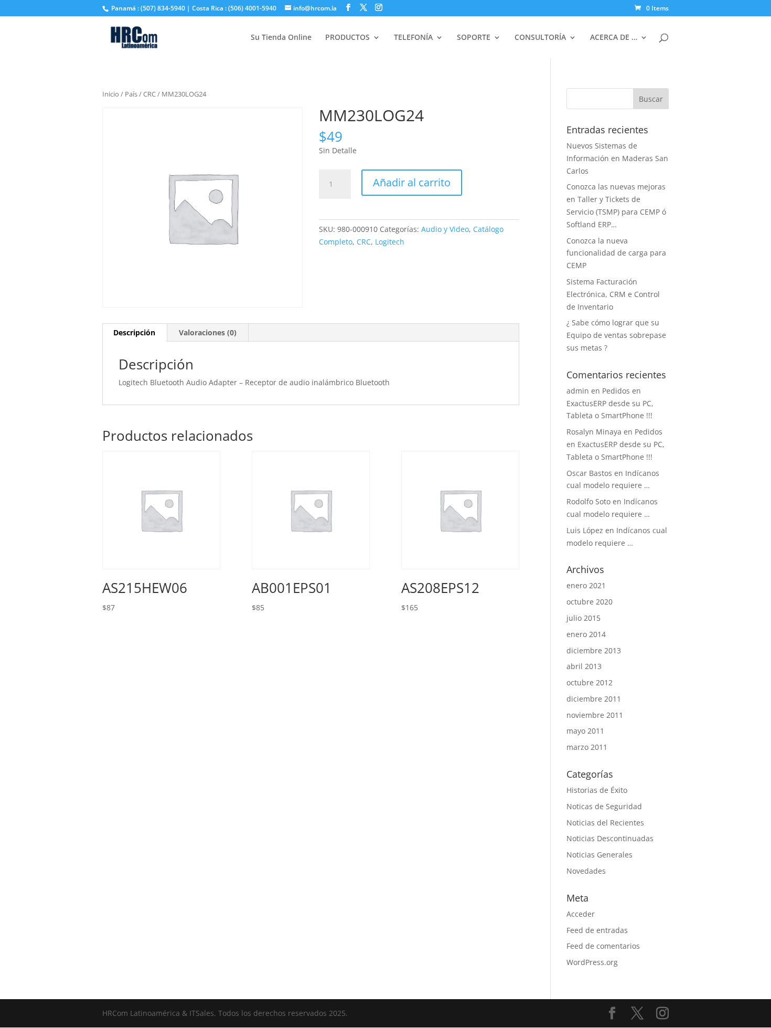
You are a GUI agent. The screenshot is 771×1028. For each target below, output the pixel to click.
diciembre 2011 (593, 699)
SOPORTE (473, 38)
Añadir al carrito (412, 182)
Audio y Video (445, 229)
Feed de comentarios (603, 946)
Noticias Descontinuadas (610, 838)
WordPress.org (592, 962)
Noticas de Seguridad (604, 806)
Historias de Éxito (596, 790)
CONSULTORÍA (540, 38)
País (131, 94)
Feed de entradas (597, 930)
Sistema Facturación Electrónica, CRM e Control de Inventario (613, 294)
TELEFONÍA (413, 38)
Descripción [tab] (134, 332)
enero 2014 (586, 634)
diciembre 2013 (593, 650)
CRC (149, 94)
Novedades (586, 871)
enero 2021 (586, 585)
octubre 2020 (589, 602)
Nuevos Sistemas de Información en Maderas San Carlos (617, 158)
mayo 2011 (585, 731)
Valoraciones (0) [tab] (208, 332)
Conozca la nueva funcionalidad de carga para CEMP (616, 253)
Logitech (389, 242)
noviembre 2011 (594, 715)
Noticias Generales (599, 855)
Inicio (110, 94)
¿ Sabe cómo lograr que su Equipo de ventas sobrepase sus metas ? (616, 335)
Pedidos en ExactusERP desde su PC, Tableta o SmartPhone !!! (610, 403)
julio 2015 (583, 618)
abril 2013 (584, 666)
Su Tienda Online (281, 38)
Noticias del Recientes (605, 823)
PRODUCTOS (347, 38)
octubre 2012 (589, 682)
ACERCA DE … (613, 38)
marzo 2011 (586, 747)
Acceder (580, 914)
